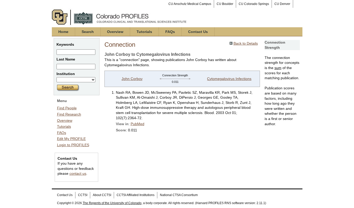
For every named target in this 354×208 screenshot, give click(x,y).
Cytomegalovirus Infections (229, 79)
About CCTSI (102, 195)
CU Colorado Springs (254, 4)
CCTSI (82, 195)
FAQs (170, 32)
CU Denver (282, 4)
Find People (67, 108)
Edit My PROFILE (71, 139)
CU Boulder (225, 4)
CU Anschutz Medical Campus (189, 4)
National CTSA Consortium (179, 195)
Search (88, 32)
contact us (77, 173)
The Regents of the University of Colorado (112, 203)
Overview (115, 32)
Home (63, 32)
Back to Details (245, 43)
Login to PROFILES (73, 145)
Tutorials (144, 32)
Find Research (69, 114)
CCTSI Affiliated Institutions (135, 195)
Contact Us (198, 32)
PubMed (137, 124)
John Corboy (132, 79)
